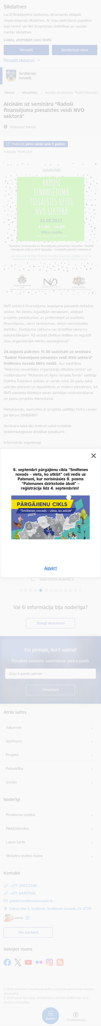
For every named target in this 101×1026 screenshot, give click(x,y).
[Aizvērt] (93, 456)
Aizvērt (50, 568)
